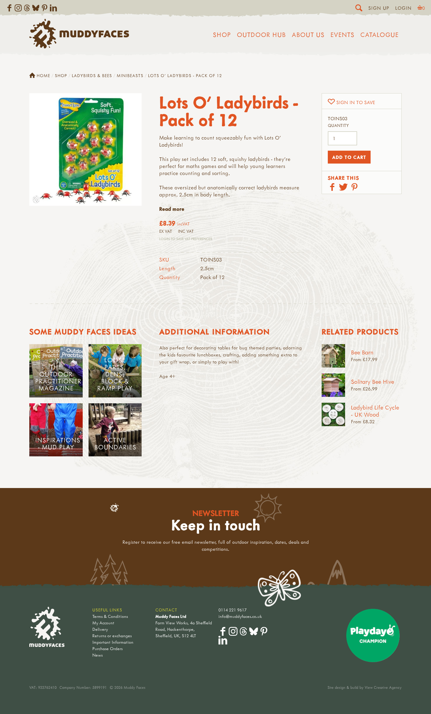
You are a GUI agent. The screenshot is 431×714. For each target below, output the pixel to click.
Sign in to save (355, 102)
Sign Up (378, 8)
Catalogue (379, 34)
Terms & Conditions (110, 616)
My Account (103, 622)
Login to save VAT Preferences (185, 239)
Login (403, 8)
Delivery (100, 629)
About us (308, 34)
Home (43, 75)
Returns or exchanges (112, 635)
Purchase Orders (107, 648)
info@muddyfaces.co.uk (240, 616)
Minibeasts (130, 75)
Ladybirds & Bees (92, 75)
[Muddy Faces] (79, 47)
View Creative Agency (383, 687)
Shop (222, 34)
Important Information (112, 642)
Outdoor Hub (261, 34)
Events (342, 34)
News (97, 655)
